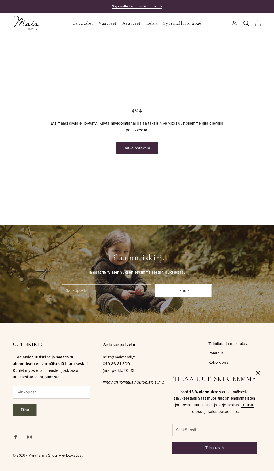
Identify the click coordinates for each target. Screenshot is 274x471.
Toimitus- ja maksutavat (229, 343)
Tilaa (25, 409)
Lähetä (184, 290)
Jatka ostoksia (137, 148)
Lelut (152, 23)
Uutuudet (82, 23)
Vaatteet (107, 23)
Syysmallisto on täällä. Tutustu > (137, 6)
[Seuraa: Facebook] (15, 437)
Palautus (216, 353)
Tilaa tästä (215, 447)
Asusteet (131, 23)
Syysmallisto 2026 (182, 23)
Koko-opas (218, 362)
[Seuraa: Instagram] (29, 437)
